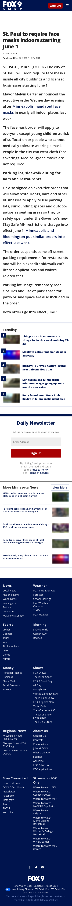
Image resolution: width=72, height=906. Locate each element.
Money (8, 668)
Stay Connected (15, 778)
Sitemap (37, 756)
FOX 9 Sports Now (43, 702)
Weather (40, 585)
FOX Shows (39, 672)
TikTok (6, 808)
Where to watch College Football (42, 793)
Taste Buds (39, 706)
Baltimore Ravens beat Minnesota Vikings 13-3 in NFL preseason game (26, 526)
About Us (40, 731)
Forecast (38, 594)
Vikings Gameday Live (45, 693)
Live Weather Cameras (40, 604)
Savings (7, 689)
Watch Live (55, 6)
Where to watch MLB (45, 798)
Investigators (10, 603)
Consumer (9, 611)
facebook (29, 867)
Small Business (11, 685)
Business (8, 677)
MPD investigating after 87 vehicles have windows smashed (25, 557)
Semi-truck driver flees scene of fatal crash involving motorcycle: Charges (23, 541)
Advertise (38, 760)
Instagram (8, 800)
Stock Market (10, 681)
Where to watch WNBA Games (42, 840)
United (6, 654)
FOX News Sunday (13, 615)
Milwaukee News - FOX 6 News (13, 737)
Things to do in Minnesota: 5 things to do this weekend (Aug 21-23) (45, 340)
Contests (38, 740)
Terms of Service (38, 472)
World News (10, 599)
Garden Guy (39, 633)
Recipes (37, 638)
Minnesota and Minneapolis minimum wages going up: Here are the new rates (43, 383)
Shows (38, 668)
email (42, 867)
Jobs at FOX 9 (41, 748)
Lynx (5, 650)
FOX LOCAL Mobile (13, 787)
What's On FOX (41, 752)
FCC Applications (42, 769)
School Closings (42, 599)
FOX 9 (6, 53)
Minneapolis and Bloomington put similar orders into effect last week (34, 236)
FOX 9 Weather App (44, 590)
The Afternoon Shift (44, 710)
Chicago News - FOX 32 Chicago (14, 744)
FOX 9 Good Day (42, 681)
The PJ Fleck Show (43, 697)
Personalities (40, 744)
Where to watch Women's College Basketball (43, 831)
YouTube (8, 812)
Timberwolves (11, 646)
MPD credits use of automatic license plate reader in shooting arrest (23, 495)
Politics (7, 607)
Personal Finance (12, 672)
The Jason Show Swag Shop (42, 716)
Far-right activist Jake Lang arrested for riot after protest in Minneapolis (25, 510)
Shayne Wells (40, 629)
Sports (8, 624)
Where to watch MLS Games (45, 847)
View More (60, 487)
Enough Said (40, 689)
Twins (6, 638)
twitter (36, 867)
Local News (9, 590)
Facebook (8, 795)
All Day (37, 685)
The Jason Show (42, 677)
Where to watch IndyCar (42, 812)
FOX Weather (40, 614)
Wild (5, 642)
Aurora (6, 658)
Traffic (37, 610)
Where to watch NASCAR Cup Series (44, 804)
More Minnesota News (20, 487)
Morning (39, 624)
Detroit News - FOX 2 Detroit (15, 752)
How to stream (11, 783)
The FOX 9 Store (42, 721)
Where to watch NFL (45, 787)
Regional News (14, 731)
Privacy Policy (40, 469)
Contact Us (39, 735)
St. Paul (13, 53)
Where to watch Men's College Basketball (42, 821)
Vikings (6, 629)
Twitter (7, 804)
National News (11, 594)
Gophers (7, 633)
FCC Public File (41, 765)
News (7, 585)
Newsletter (9, 791)
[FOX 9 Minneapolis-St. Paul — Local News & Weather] (13, 5)
